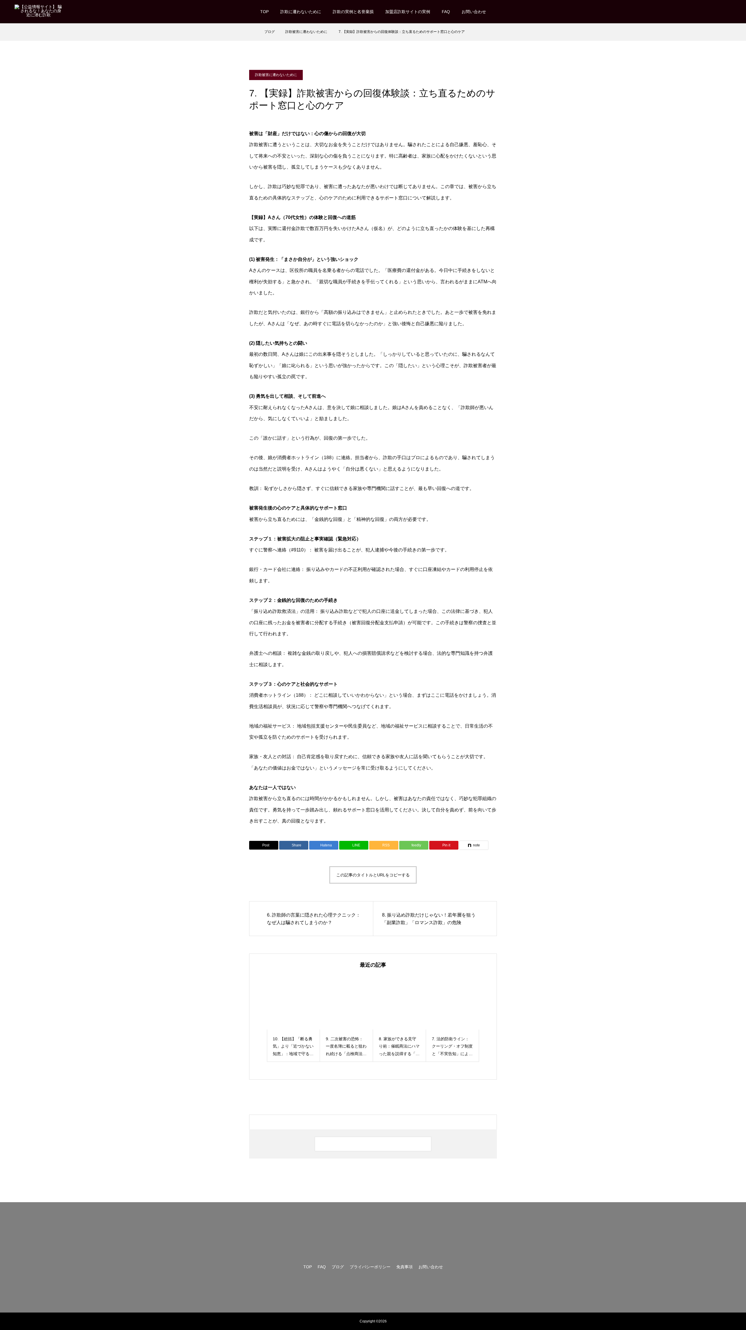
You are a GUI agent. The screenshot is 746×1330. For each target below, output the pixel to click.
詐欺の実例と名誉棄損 (353, 11)
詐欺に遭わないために (300, 11)
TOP (264, 11)
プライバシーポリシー (370, 1266)
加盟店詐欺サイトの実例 (407, 11)
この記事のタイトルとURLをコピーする (373, 875)
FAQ (446, 11)
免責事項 (404, 1266)
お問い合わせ (474, 11)
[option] (293, 1019)
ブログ (338, 1266)
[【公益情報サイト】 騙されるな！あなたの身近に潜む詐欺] (38, 11)
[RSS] (728, 12)
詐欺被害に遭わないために (276, 75)
